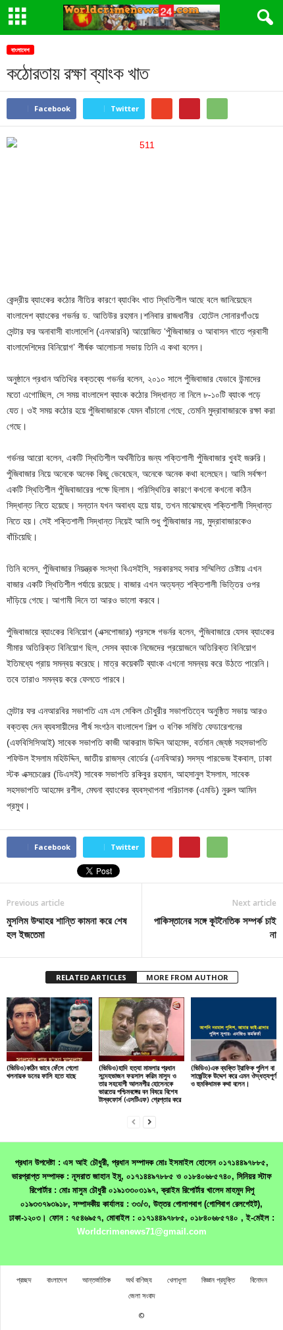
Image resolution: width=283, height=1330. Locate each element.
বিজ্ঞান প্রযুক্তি (218, 1280)
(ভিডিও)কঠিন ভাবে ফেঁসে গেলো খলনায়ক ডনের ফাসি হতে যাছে (42, 1071)
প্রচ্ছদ (24, 1280)
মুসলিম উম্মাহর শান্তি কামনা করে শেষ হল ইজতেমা (67, 927)
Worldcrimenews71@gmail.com (142, 1231)
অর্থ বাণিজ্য (139, 1280)
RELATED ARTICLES (91, 977)
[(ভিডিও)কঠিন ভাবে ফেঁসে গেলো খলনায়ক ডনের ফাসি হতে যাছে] (49, 1029)
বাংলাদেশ (20, 49)
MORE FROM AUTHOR (187, 977)
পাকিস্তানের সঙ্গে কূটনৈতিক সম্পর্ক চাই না (215, 927)
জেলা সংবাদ (141, 1295)
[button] (262, 17)
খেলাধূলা (176, 1280)
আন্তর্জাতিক (96, 1280)
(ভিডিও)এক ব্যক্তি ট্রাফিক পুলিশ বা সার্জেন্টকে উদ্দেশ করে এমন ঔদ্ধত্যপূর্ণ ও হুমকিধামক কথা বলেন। (233, 1075)
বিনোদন (258, 1280)
